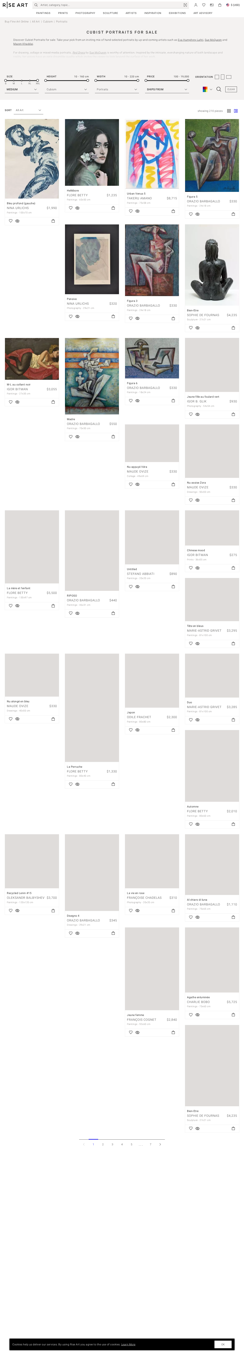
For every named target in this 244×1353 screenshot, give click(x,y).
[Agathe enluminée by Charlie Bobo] (212, 960)
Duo (189, 702)
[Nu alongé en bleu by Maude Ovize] (32, 675)
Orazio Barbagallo (203, 201)
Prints (63, 13)
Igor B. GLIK (197, 401)
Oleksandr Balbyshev (26, 898)
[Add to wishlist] (10, 221)
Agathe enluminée (198, 997)
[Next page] (160, 1144)
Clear (231, 89)
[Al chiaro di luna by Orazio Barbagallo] (212, 864)
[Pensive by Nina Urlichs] (92, 259)
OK (223, 1344)
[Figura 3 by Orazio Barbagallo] (152, 260)
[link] (185, 5)
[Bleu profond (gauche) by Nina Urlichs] (32, 159)
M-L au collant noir (19, 384)
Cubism (48, 21)
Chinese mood (196, 550)
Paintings (43, 13)
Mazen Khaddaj (23, 43)
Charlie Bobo (198, 1002)
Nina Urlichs (18, 208)
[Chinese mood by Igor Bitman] (212, 528)
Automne (193, 806)
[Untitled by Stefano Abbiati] (152, 537)
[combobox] (26, 110)
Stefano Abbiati (140, 574)
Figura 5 (192, 196)
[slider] (6, 80)
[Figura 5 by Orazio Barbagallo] (212, 155)
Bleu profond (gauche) (21, 203)
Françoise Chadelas (144, 898)
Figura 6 (132, 383)
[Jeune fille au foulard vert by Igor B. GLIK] (212, 365)
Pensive (72, 298)
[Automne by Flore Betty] (212, 766)
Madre (71, 419)
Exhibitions (177, 13)
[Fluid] (235, 111)
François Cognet (142, 1019)
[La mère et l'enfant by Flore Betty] (32, 546)
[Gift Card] (212, 5)
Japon (131, 712)
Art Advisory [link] (203, 13)
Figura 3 (132, 300)
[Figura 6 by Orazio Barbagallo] (152, 358)
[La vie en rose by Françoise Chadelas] (152, 861)
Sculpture (110, 13)
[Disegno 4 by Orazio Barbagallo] (92, 872)
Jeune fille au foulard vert (203, 396)
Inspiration (152, 13)
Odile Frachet (139, 717)
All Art (36, 21)
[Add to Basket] (53, 221)
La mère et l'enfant (18, 588)
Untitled (132, 569)
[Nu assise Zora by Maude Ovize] (212, 451)
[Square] (229, 111)
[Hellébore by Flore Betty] (92, 152)
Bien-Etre (193, 310)
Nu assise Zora (196, 482)
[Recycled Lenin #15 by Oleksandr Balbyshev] (32, 861)
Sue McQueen (213, 39)
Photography (85, 13)
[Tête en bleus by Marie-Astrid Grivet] (212, 599)
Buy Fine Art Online (17, 21)
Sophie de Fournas (203, 315)
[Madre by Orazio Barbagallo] (92, 376)
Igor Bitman (17, 389)
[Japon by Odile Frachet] (152, 681)
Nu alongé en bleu (18, 701)
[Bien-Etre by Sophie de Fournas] (212, 265)
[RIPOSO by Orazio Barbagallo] (92, 550)
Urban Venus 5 (136, 193)
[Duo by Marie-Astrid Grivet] (212, 675)
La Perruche (74, 766)
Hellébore (73, 190)
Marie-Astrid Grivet (204, 630)
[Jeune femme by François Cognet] (152, 969)
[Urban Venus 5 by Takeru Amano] (152, 154)
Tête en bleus (195, 625)
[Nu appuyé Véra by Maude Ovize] (152, 443)
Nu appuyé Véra (137, 466)
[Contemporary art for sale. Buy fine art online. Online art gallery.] (15, 5)
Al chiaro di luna (197, 899)
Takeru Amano (139, 198)
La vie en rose (135, 893)
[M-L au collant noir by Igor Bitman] (32, 359)
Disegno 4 (73, 915)
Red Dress (78, 52)
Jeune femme (135, 1015)
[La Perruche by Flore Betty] (92, 708)
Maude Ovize (137, 471)
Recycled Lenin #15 (19, 893)
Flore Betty (77, 195)
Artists (131, 13)
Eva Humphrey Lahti (190, 39)
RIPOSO (72, 595)
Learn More (128, 1344)
